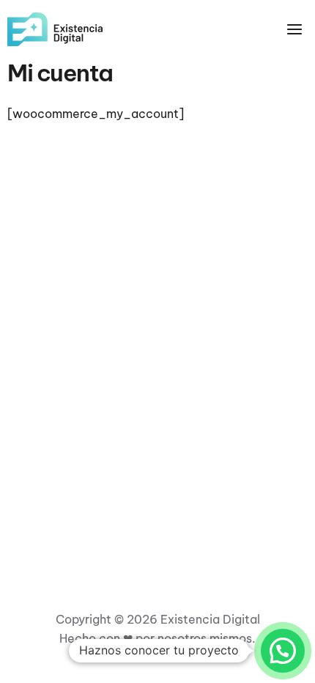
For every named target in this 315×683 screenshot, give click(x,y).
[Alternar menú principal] (294, 29)
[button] (283, 651)
